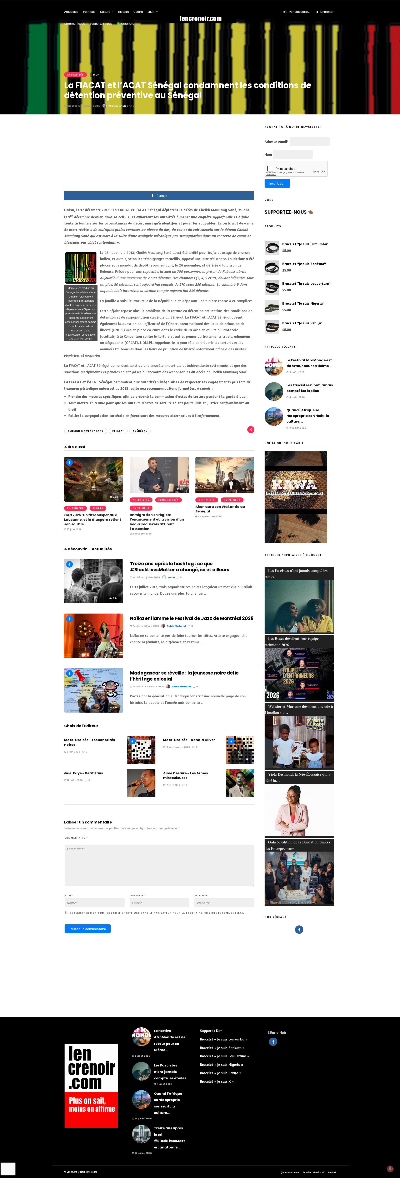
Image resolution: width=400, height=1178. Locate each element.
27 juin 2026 (73, 529)
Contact (332, 1172)
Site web (201, 895)
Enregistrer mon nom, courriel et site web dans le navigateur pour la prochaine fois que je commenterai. (157, 912)
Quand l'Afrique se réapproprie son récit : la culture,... (307, 416)
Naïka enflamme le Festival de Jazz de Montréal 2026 (192, 618)
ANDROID (127, 23)
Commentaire (76, 837)
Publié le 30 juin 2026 (145, 626)
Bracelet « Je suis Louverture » (224, 1056)
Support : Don (211, 1030)
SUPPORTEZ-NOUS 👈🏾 (289, 212)
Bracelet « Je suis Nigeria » (221, 1064)
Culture (105, 12)
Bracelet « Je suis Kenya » (220, 1072)
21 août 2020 (74, 780)
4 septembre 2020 (209, 516)
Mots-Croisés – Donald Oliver (189, 740)
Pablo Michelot (118, 106)
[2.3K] (93, 602)
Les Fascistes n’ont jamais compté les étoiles (170, 1071)
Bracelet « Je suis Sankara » (222, 1047)
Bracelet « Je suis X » (217, 1081)
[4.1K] (93, 711)
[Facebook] (299, 929)
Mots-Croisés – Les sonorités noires (89, 742)
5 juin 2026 (73, 751)
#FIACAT (118, 430)
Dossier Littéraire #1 (313, 1172)
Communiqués (74, 23)
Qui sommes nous (290, 1172)
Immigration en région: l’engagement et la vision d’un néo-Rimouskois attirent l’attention (157, 521)
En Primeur (75, 508)
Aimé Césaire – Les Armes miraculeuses (185, 775)
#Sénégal (140, 430)
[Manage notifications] (390, 1169)
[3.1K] (93, 656)
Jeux (151, 12)
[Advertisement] (159, 155)
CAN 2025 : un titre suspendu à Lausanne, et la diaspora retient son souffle (92, 520)
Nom (69, 895)
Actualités (71, 12)
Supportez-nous (101, 23)
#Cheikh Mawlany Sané (86, 430)
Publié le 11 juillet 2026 (146, 577)
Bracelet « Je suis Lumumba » (224, 1039)
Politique (89, 12)
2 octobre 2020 (142, 533)
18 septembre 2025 (177, 747)
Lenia (171, 577)
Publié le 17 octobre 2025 (148, 686)
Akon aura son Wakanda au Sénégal (220, 509)
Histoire (123, 12)
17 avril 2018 (172, 785)
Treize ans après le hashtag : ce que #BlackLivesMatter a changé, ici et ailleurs (179, 566)
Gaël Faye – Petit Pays (83, 773)
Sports (138, 12)
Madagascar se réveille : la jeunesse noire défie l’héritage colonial (184, 676)
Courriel (138, 895)
